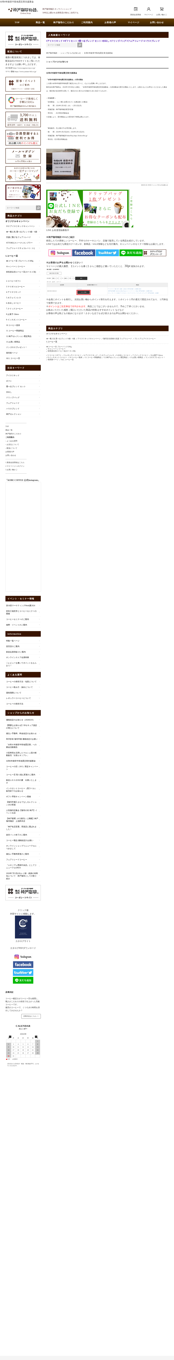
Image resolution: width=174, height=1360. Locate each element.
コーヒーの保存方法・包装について (21, 682)
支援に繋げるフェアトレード (18, 237)
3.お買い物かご (11, 470)
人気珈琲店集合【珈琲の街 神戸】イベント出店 (21, 811)
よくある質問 (14, 675)
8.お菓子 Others (12, 314)
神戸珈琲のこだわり (63, 22)
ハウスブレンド (12, 409)
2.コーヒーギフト (13, 281)
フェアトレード (12, 403)
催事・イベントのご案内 (16, 625)
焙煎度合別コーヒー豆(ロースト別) (21, 272)
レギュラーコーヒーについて (18, 698)
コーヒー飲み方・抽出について (19, 687)
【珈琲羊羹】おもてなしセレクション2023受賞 (21, 803)
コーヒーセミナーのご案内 (17, 619)
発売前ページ (12, 353)
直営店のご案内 (12, 646)
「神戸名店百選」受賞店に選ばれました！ (21, 828)
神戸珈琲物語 (51, 53)
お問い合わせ (157, 22)
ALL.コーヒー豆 (13, 358)
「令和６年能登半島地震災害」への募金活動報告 (21, 746)
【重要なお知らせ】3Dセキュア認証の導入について (21, 726)
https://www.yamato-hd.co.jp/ (25, 71)
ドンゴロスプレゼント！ (16, 347)
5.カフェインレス (13, 298)
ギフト (9, 381)
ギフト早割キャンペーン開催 (18, 797)
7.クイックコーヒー (14, 309)
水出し (9, 392)
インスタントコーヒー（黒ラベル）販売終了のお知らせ (21, 789)
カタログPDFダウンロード (23, 948)
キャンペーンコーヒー (15, 266)
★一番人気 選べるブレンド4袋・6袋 (21, 232)
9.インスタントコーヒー (16, 320)
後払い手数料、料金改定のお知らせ (21, 733)
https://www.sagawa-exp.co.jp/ (24, 68)
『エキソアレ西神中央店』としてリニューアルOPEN (21, 866)
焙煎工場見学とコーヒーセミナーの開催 (21, 612)
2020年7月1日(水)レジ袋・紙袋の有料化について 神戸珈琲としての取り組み (22, 876)
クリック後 (23, 910)
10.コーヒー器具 (13, 325)
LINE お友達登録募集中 (57, 230)
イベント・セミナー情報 (20, 598)
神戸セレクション (13, 414)
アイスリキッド (12, 375)
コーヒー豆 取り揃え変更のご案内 (20, 775)
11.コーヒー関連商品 (15, 331)
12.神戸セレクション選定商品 (18, 336)
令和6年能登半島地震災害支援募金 (61, 73)
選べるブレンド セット (16, 386)
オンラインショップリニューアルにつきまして (21, 847)
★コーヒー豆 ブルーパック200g (19, 261)
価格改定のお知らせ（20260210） (20, 720)
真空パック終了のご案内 (16, 835)
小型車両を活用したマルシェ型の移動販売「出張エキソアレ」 (21, 754)
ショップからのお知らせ (70, 53)
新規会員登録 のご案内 (16, 652)
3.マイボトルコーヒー (15, 287)
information (14, 634)
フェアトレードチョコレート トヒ (20, 248)
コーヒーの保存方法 (14, 704)
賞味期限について (13, 693)
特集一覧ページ (12, 641)
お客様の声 (110, 22)
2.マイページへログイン (14, 466)
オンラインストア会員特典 (17, 657)
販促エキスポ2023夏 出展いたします (21, 781)
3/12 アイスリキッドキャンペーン (20, 226)
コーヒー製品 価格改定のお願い (19, 840)
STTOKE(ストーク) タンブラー (19, 243)
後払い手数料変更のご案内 (17, 854)
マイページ (133, 22)
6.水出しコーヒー (13, 303)
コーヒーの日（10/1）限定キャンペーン (22, 768)
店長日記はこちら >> (31, 1016)
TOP (17, 22)
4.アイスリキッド (13, 292)
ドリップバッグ (12, 398)
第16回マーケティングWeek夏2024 (20, 606)
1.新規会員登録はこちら (14, 462)
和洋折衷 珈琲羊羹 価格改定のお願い (22, 739)
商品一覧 (40, 22)
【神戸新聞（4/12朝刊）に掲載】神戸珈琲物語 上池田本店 (22, 819)
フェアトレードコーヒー (16, 860)
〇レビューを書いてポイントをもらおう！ (21, 664)
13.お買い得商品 (13, 342)
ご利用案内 (87, 22)
